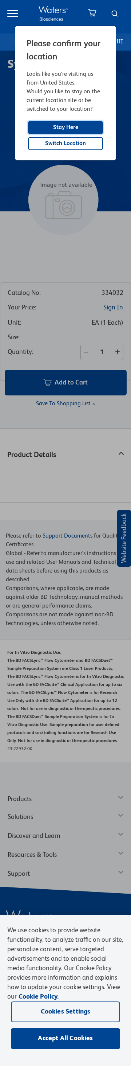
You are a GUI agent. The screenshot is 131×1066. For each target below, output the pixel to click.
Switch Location (65, 144)
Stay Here (65, 127)
